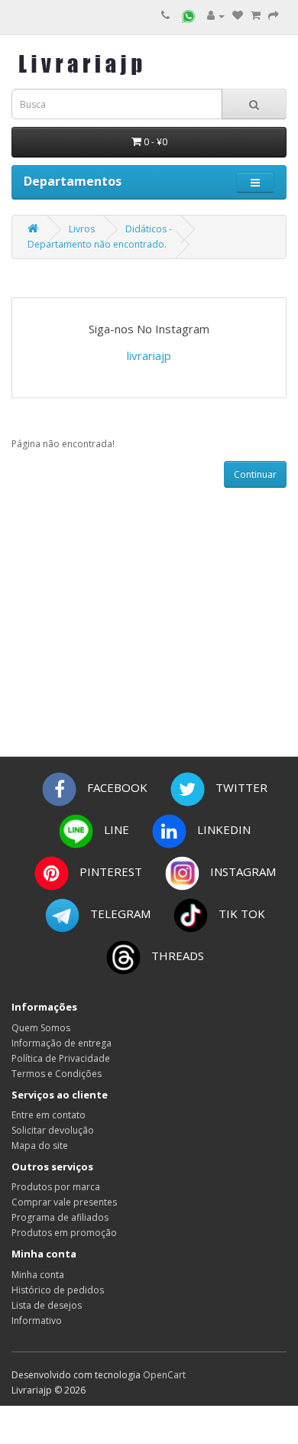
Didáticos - (148, 228)
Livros (82, 228)
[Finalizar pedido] (273, 15)
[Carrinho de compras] (256, 15)
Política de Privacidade (60, 1058)
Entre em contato (48, 1114)
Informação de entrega (61, 1043)
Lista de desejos (46, 1305)
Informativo (36, 1320)
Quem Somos (40, 1027)
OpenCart (164, 1374)
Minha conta (37, 1274)
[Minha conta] (216, 15)
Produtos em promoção (64, 1232)
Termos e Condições (56, 1073)
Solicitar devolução (52, 1130)
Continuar (255, 474)
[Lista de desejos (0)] (237, 15)
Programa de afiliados (60, 1217)
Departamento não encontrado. (97, 244)
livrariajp (149, 355)
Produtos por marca (55, 1186)
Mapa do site (39, 1145)
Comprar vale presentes (64, 1202)
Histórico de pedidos (57, 1289)
